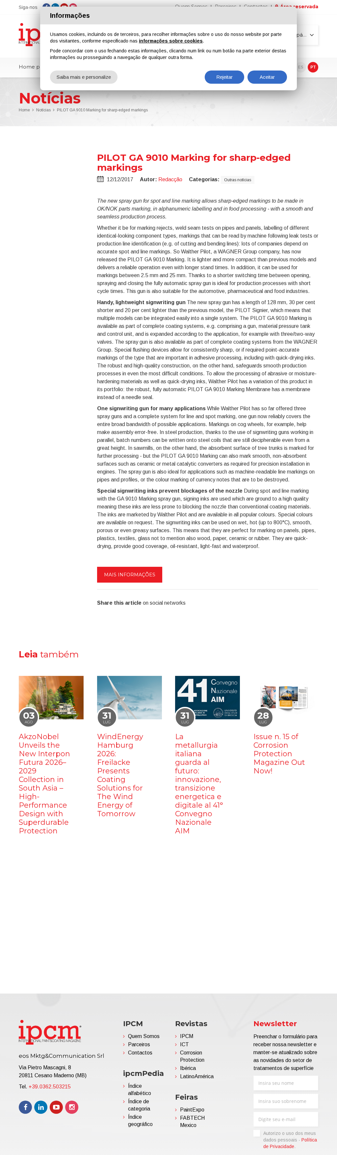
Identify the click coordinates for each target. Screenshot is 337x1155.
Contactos (140, 1052)
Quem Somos (144, 1036)
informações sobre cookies (171, 40)
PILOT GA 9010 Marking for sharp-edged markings (102, 110)
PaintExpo (192, 1109)
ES (300, 67)
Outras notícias (237, 180)
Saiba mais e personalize (84, 77)
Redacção (170, 179)
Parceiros (139, 1044)
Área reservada (299, 7)
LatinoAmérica (197, 1076)
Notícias (43, 110)
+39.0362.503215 (50, 1086)
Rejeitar (224, 77)
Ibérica (188, 1068)
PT (313, 67)
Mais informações (129, 575)
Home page (34, 67)
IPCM (186, 1036)
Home (24, 110)
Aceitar (267, 77)
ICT (184, 1044)
